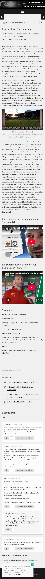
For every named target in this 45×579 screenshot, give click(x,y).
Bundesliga (10, 23)
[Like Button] (6, 438)
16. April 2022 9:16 (18, 425)
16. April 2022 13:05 (17, 446)
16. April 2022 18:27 (14, 479)
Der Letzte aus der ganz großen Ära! (22, 382)
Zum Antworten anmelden (24, 438)
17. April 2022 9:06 (19, 539)
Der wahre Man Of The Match (20, 402)
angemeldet (13, 560)
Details (18, 574)
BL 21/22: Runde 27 (18, 370)
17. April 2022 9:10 (21, 514)
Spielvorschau (20, 23)
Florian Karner (9, 37)
